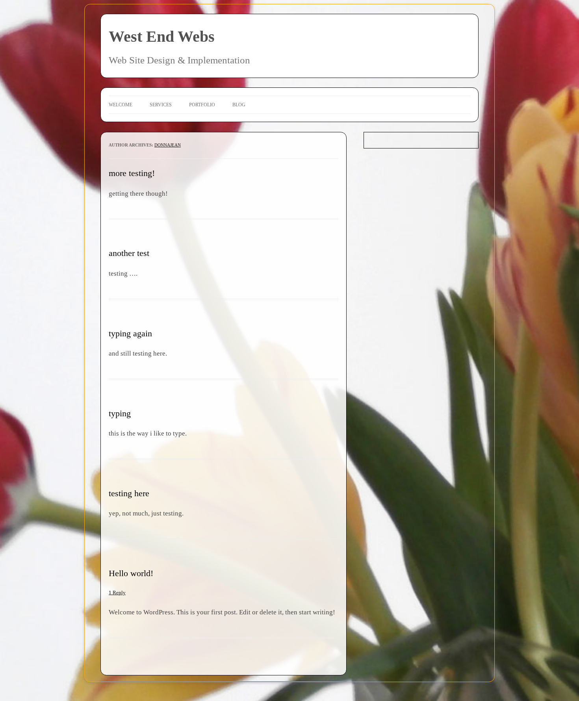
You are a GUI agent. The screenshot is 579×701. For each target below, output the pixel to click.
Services (161, 105)
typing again (130, 333)
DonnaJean (167, 145)
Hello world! (131, 573)
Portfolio (202, 105)
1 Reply (117, 592)
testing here (129, 493)
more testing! (132, 173)
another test (129, 253)
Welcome (120, 105)
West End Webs (162, 36)
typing (120, 413)
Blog (238, 105)
